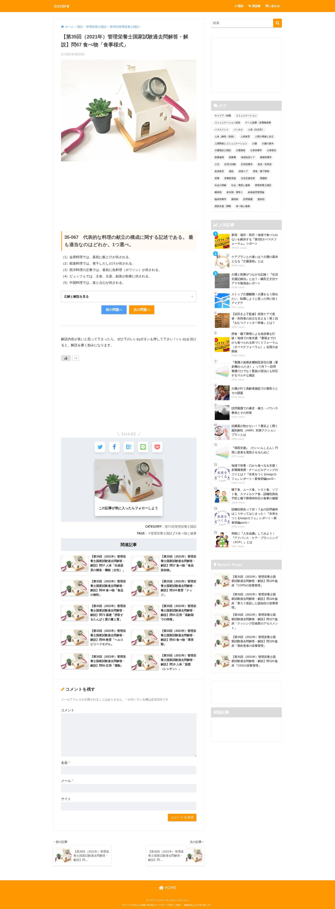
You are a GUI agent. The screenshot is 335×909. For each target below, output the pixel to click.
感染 (231, 171)
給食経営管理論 (256, 192)
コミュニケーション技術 (227, 122)
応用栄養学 (247, 164)
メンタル (238, 129)
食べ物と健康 (187, 533)
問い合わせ (272, 6)
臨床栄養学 (220, 199)
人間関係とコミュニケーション (231, 143)
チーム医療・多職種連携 (258, 122)
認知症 (261, 199)
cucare (62, 6)
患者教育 (219, 171)
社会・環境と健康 (240, 185)
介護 (254, 143)
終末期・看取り (235, 192)
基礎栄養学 (266, 157)
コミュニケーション (246, 115)
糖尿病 (218, 192)
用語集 (256, 6)
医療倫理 (219, 157)
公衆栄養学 (256, 150)
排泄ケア (243, 171)
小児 (217, 164)
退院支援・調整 (223, 206)
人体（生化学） (256, 129)
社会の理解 (220, 185)
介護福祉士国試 (223, 150)
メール (67, 781)
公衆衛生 (271, 150)
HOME (170, 887)
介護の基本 (268, 143)
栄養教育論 (230, 178)
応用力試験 (230, 164)
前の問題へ (114, 310)
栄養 (217, 178)
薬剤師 (234, 199)
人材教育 (245, 136)
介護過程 (240, 150)
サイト (66, 799)
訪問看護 (248, 199)
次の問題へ (142, 310)
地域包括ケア (248, 157)
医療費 (232, 157)
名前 (65, 763)
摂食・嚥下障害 (261, 171)
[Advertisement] (128, 192)
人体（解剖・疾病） (225, 136)
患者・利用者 (265, 164)
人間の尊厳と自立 (264, 136)
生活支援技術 (248, 178)
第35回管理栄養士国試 (180, 526)
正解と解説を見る (76, 296)
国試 (240, 6)
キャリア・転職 (223, 115)
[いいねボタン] (66, 358)
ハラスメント (222, 129)
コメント (67, 710)
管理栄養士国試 (161, 533)
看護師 (263, 178)
